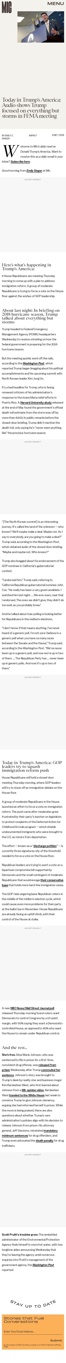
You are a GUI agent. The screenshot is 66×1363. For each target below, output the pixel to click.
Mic (24, 1090)
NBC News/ (17, 1008)
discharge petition (45, 845)
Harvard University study (36, 402)
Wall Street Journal (37, 1008)
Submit (56, 1340)
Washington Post (33, 363)
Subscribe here (20, 161)
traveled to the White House (27, 1095)
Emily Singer (34, 170)
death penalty (44, 1140)
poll (51, 1008)
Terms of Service (47, 1345)
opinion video (35, 1090)
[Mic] (7, 7)
